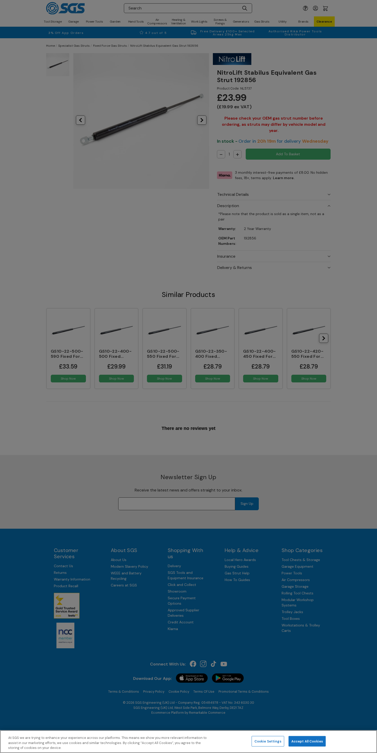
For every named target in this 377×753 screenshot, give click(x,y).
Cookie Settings (267, 741)
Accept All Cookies (307, 741)
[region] (188, 741)
